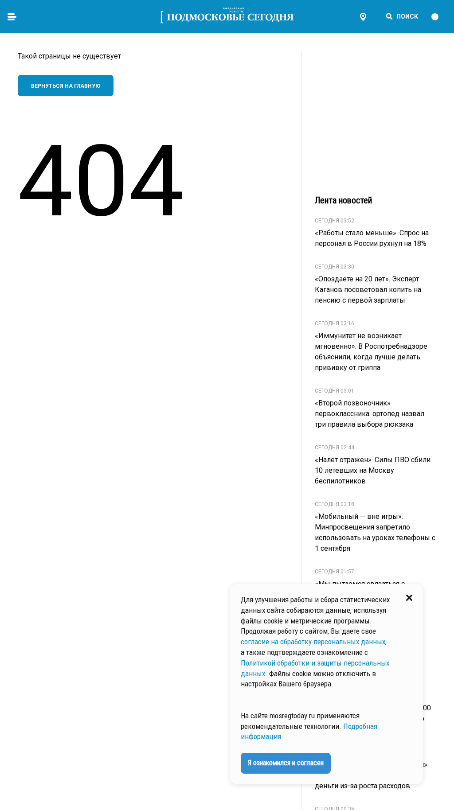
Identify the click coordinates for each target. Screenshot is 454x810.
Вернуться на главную (66, 86)
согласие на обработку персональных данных (313, 641)
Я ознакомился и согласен (286, 763)
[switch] (439, 17)
